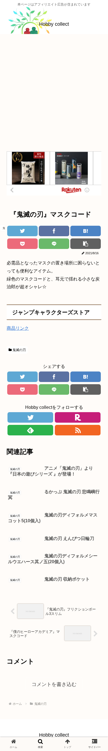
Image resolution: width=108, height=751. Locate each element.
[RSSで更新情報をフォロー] (77, 430)
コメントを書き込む (54, 684)
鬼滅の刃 (19, 350)
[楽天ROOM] (77, 417)
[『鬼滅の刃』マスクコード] (85, 231)
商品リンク (18, 328)
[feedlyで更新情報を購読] (30, 430)
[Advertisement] (54, 95)
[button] (94, 556)
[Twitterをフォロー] (30, 417)
